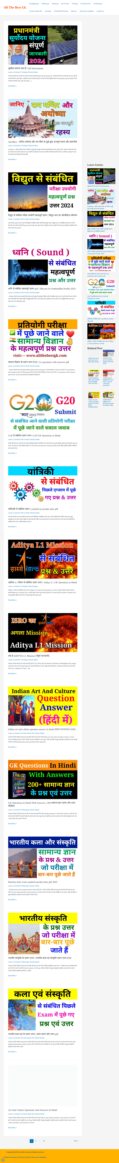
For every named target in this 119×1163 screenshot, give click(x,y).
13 (44, 1141)
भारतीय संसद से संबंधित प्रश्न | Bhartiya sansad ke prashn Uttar (108, 402)
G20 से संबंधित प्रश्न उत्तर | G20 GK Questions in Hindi (34, 435)
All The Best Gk (15, 7)
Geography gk (34, 3)
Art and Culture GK (35, 11)
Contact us (100, 11)
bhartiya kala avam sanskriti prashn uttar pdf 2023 (32, 882)
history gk (55, 3)
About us (74, 11)
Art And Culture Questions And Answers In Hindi (32, 1110)
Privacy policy (25, 1157)
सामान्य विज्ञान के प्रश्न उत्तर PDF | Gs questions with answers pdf (38, 362)
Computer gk (97, 3)
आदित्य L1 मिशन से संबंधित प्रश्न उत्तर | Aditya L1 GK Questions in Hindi (42, 582)
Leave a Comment (14, 72)
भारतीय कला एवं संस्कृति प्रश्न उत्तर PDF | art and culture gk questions (108, 381)
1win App (48, 11)
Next (76, 1141)
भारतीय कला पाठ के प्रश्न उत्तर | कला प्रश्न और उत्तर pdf (33, 1034)
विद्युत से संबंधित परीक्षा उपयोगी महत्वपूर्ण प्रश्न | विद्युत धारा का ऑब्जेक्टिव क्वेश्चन (42, 215)
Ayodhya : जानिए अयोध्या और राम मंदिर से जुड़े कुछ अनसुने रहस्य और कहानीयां (42, 141)
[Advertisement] (101, 93)
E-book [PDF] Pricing (61, 11)
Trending (75, 3)
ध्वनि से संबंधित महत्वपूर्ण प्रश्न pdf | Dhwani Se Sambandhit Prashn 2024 (41, 288)
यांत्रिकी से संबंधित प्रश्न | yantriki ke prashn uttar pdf (33, 509)
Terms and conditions (87, 11)
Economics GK (85, 3)
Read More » (12, 86)
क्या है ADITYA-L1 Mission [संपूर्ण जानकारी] (28, 656)
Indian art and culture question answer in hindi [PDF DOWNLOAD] (42, 729)
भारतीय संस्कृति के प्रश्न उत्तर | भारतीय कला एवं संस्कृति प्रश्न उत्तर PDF (39, 958)
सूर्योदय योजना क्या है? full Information (25, 68)
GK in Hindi (65, 3)
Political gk (45, 3)
